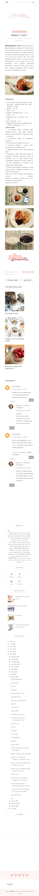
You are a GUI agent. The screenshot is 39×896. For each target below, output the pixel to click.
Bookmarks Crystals (21, 606)
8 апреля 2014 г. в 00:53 (19, 437)
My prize (13, 741)
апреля (13, 677)
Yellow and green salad (17, 693)
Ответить (31, 400)
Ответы (12, 401)
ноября (13, 659)
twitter (11, 584)
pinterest (19, 584)
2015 (11, 651)
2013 (11, 808)
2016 (11, 649)
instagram (11, 577)
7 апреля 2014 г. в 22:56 (19, 389)
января (13, 806)
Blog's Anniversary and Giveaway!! (21, 754)
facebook (19, 577)
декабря (13, 657)
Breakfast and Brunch (19, 31)
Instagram (14, 690)
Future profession (16, 795)
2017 (11, 646)
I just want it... (15, 707)
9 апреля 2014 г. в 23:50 (23, 468)
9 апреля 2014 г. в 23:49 (23, 410)
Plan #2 (13, 727)
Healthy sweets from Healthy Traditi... (14, 340)
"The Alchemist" (15, 737)
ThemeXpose (17, 891)
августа (13, 667)
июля (12, 669)
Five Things (18, 615)
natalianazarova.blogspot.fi (19, 452)
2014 (11, 654)
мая (12, 674)
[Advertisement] (19, 853)
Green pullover (15, 744)
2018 (11, 644)
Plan (12, 798)
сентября (14, 664)
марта (13, 801)
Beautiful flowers (16, 697)
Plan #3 (13, 704)
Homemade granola (11, 313)
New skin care (15, 723)
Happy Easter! (15, 711)
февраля (14, 803)
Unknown (16, 386)
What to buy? (15, 683)
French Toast (15, 774)
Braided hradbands (16, 679)
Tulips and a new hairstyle (18, 700)
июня (12, 672)
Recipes (12, 274)
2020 (11, 641)
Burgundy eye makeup (17, 714)
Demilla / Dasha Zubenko (15, 38)
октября (13, 662)
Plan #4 (13, 686)
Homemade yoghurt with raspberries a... (13, 367)
